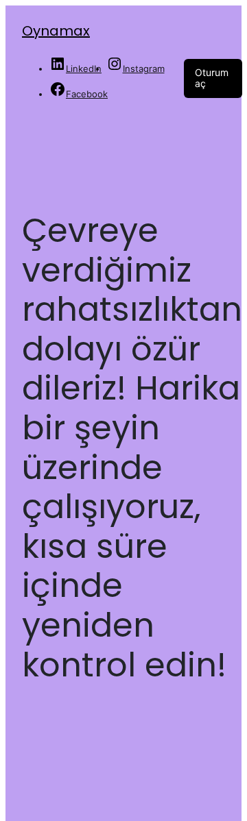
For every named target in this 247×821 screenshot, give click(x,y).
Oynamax (56, 30)
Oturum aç (211, 78)
